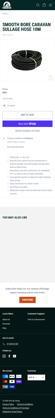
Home (4, 14)
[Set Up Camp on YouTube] (14, 356)
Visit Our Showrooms (36, 319)
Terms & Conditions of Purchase (15, 408)
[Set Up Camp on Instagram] (4, 356)
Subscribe (27, 299)
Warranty (6, 324)
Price (5, 89)
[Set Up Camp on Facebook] (9, 356)
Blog (4, 328)
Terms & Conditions (25, 404)
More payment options (27, 130)
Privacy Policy (8, 404)
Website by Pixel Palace (12, 411)
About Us (6, 319)
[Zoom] (50, 76)
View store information (15, 147)
